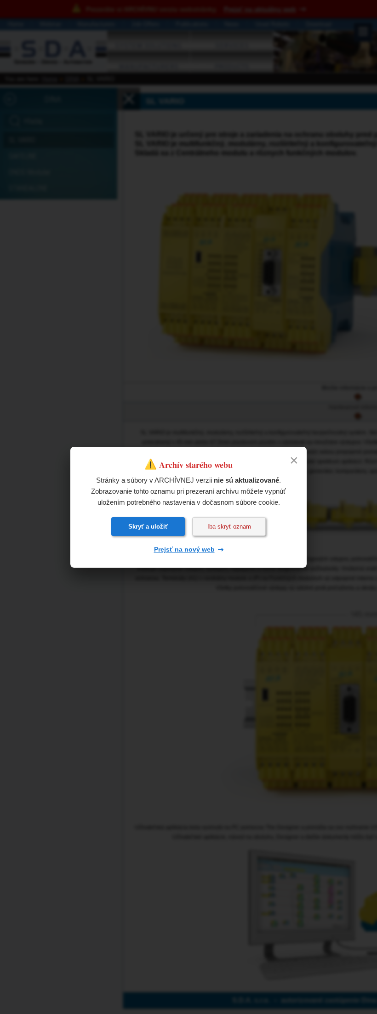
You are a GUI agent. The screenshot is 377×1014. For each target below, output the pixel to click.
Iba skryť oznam (229, 526)
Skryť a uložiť (148, 526)
